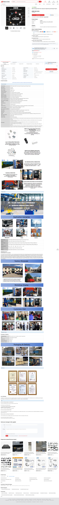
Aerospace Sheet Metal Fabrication (5, 489)
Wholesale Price (30, 499)
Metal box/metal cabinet (18, 480)
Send (7, 435)
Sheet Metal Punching (18, 479)
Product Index (43, 499)
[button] (41, 64)
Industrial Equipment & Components (7, 5)
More (1, 496)
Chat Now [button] (51, 71)
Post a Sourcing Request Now (23, 435)
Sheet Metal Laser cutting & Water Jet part (6, 479)
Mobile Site (47, 499)
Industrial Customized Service (15, 5)
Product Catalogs (12, 476)
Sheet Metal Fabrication (21, 5)
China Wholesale (26, 499)
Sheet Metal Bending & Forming (33, 479)
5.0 (48, 63)
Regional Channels (39, 499)
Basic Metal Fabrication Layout (24, 489)
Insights (50, 499)
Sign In (33, 58)
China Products (13, 499)
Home (1, 5)
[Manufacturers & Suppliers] (5, 1)
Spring (30, 480)
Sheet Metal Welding (46, 479)
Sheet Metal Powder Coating (15, 489)
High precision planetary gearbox (48, 480)
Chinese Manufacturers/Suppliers (20, 499)
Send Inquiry (51, 69)
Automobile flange (3, 480)
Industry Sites (34, 499)
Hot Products (9, 499)
